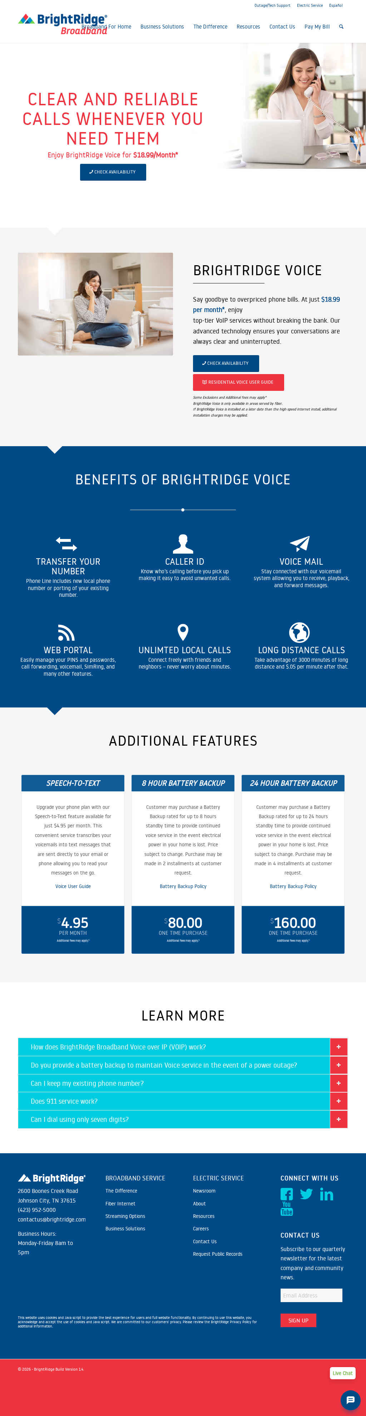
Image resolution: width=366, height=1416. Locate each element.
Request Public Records (217, 1254)
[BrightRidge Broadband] (62, 27)
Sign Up (298, 1320)
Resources (203, 1216)
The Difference (121, 1191)
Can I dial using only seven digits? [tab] (80, 1119)
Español (336, 5)
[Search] (341, 27)
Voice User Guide (73, 886)
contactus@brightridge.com (52, 1219)
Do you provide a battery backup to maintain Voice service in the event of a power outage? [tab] (164, 1064)
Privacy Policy (240, 1322)
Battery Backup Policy (183, 886)
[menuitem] (106, 27)
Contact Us (205, 1241)
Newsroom (204, 1191)
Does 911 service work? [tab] (64, 1101)
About (199, 1203)
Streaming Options (125, 1216)
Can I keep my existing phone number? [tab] (87, 1083)
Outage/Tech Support (272, 5)
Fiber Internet (120, 1203)
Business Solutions (125, 1228)
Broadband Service (135, 1178)
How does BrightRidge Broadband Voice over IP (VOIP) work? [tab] (118, 1046)
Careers (201, 1228)
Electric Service (310, 5)
